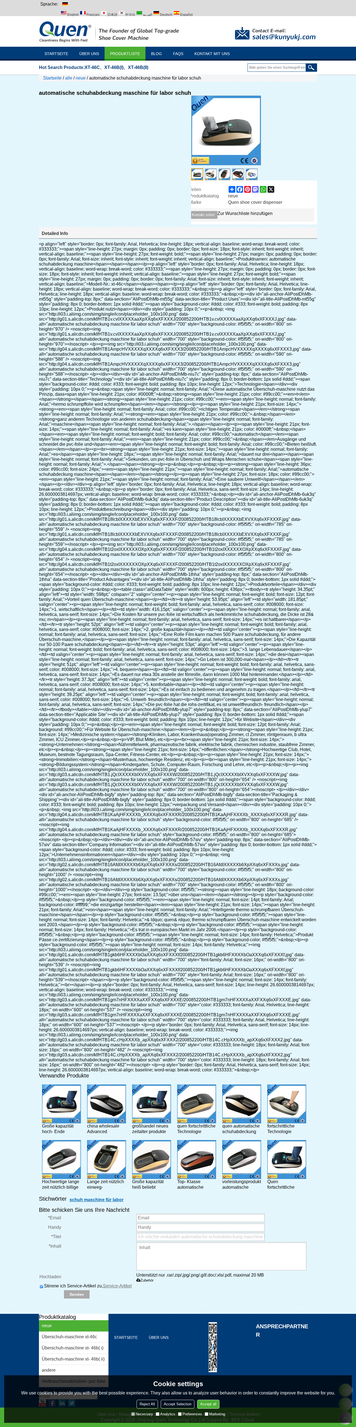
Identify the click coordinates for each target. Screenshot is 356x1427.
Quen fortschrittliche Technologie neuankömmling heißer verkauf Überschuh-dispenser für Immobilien (283, 1184)
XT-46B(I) (113, 67)
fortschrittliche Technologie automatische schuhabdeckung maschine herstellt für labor (285, 1129)
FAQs (178, 53)
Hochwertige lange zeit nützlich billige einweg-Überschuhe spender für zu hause (60, 1184)
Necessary (144, 1414)
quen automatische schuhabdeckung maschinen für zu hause (241, 1129)
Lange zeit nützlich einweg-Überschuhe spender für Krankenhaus (105, 1184)
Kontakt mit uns (212, 53)
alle (68, 78)
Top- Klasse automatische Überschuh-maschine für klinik (195, 1184)
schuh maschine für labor (96, 1199)
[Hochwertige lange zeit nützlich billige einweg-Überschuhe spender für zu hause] (61, 1159)
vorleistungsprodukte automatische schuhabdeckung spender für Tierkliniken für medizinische (241, 1184)
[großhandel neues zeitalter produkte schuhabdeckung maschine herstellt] (151, 1103)
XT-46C (92, 67)
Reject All (147, 1404)
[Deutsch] (65, 4)
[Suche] (311, 67)
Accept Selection (177, 1404)
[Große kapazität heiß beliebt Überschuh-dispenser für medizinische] (151, 1159)
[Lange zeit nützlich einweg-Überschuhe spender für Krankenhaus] (106, 1159)
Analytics (167, 1414)
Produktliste (125, 53)
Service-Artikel (117, 1286)
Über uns (89, 53)
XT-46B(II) (138, 67)
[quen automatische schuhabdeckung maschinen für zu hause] (241, 1103)
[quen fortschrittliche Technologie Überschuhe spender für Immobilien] (196, 1103)
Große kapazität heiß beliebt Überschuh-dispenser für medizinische (148, 1184)
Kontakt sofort (203, 215)
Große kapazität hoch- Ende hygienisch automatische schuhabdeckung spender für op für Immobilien (59, 1129)
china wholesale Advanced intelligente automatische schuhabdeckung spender (104, 1129)
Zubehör (147, 1280)
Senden (77, 1294)
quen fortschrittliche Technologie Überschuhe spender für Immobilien (196, 1129)
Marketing (217, 1414)
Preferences (192, 1414)
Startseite (56, 53)
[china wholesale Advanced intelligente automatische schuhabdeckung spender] (106, 1103)
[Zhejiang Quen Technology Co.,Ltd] (110, 31)
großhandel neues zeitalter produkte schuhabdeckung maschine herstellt (150, 1129)
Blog (156, 53)
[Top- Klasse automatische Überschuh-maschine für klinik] (196, 1159)
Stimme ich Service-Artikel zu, (88, 1286)
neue (81, 78)
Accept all (208, 1404)
